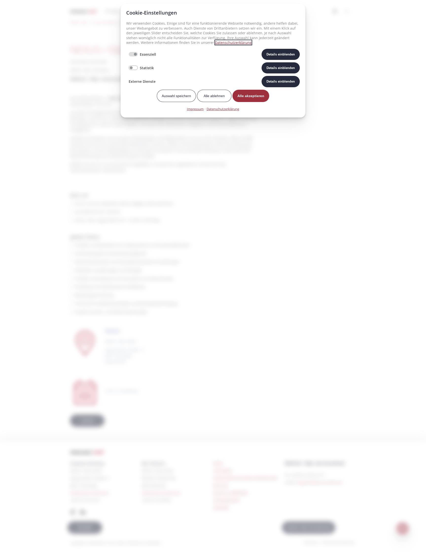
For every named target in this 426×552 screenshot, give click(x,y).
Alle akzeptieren (250, 96)
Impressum (195, 109)
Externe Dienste (142, 81)
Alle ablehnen (214, 96)
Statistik (147, 68)
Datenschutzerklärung (233, 42)
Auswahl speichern (176, 96)
